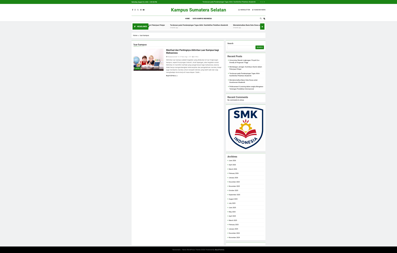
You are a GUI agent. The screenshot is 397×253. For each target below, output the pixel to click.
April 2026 (232, 165)
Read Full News (171, 76)
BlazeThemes (219, 250)
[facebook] (133, 10)
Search (230, 43)
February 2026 (234, 173)
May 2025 (232, 212)
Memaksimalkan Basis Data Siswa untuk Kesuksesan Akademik (241, 25)
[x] (137, 10)
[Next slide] (264, 2)
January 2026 (233, 178)
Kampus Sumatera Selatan (198, 10)
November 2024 (234, 237)
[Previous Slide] (261, 2)
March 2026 (233, 169)
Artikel (137, 68)
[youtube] (143, 10)
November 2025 (234, 186)
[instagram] (135, 10)
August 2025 (233, 199)
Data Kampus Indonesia (202, 19)
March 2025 (233, 220)
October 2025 (233, 190)
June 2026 (232, 160)
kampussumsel (172, 57)
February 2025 (234, 225)
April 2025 (232, 216)
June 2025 (232, 208)
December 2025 (234, 182)
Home (187, 19)
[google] (140, 10)
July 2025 (232, 203)
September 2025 (234, 195)
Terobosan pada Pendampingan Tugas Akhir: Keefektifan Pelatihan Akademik (229, 2)
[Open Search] (261, 18)
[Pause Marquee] (262, 26)
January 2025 (233, 229)
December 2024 (234, 233)
